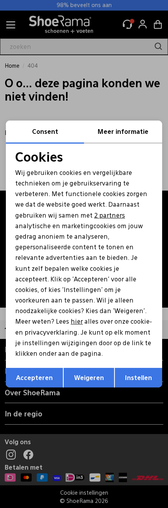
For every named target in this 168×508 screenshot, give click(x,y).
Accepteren (34, 377)
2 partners (109, 215)
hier (77, 321)
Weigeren (89, 377)
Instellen (138, 377)
